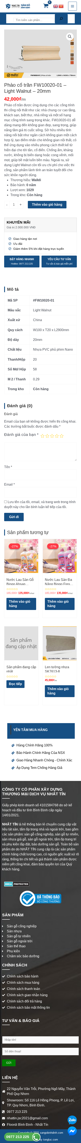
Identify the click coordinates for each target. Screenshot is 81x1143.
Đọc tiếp (15, 684)
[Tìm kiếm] (61, 18)
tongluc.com (50, 1139)
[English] (56, 6)
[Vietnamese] (61, 6)
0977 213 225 (18, 1137)
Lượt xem (17, 190)
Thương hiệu (20, 180)
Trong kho (17, 195)
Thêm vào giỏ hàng (47, 204)
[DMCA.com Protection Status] (16, 884)
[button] (70, 36)
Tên (8, 467)
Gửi (8, 1062)
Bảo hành (17, 185)
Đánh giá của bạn (21, 434)
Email (9, 484)
